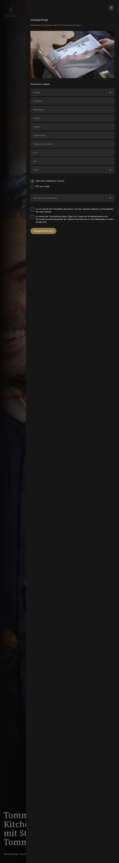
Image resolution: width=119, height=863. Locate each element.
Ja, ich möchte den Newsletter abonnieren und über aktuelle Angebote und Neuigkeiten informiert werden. (75, 210)
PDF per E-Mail (42, 186)
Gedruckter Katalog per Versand (50, 181)
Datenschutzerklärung (77, 219)
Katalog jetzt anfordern (43, 231)
